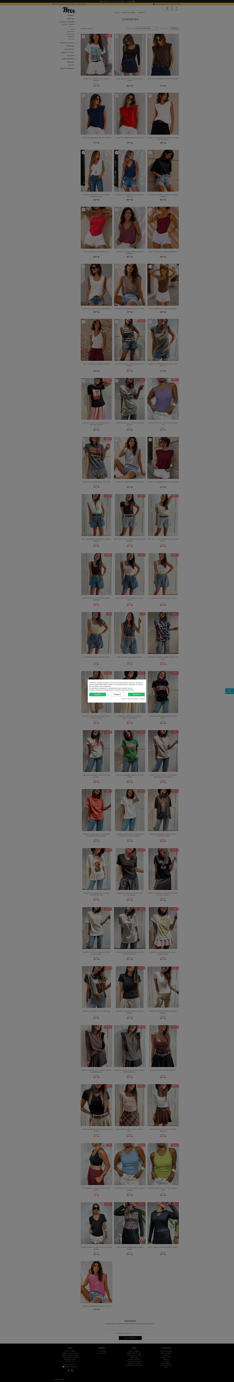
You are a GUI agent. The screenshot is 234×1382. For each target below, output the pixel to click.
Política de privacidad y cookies (133, 699)
